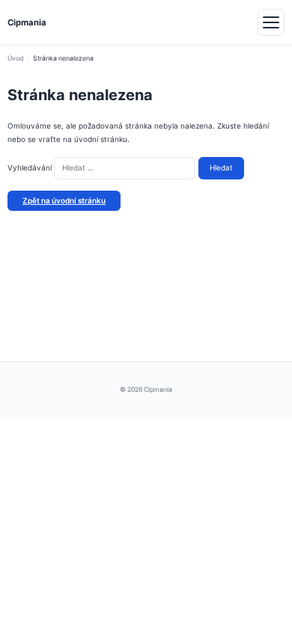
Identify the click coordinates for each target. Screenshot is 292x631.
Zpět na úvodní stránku (64, 200)
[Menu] (271, 22)
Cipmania (26, 22)
